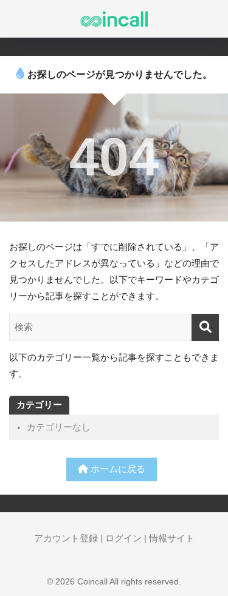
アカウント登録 (66, 538)
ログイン (123, 538)
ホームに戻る (116, 469)
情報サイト (172, 538)
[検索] (205, 327)
